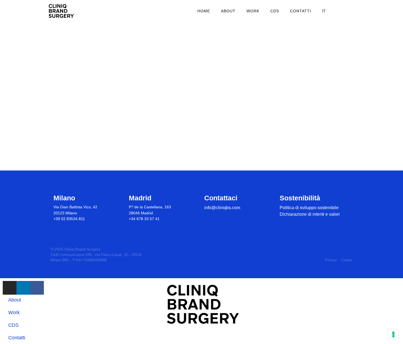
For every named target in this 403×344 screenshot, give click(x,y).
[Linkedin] (217, 217)
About (228, 11)
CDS (274, 11)
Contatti (300, 11)
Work (252, 11)
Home (203, 11)
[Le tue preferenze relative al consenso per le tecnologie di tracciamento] (393, 334)
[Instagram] (207, 217)
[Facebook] (226, 217)
